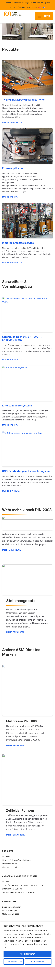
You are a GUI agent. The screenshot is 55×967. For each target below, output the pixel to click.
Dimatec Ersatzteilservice (18, 242)
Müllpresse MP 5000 (10, 914)
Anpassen (12, 961)
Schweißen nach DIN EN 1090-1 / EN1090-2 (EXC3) (22, 338)
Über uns (21, 7)
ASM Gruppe (32, 7)
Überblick (6, 856)
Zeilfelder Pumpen (9, 910)
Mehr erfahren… (11, 122)
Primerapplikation (13, 168)
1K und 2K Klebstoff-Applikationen (23, 99)
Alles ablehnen (38, 961)
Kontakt (13, 7)
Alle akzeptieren (27, 953)
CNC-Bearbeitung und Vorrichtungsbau (26, 471)
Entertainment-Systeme (17, 405)
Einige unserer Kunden (11, 907)
